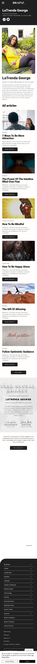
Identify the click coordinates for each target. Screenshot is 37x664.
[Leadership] (31, 467)
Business (7, 459)
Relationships (8, 484)
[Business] (31, 459)
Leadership (7, 467)
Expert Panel (8, 504)
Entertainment (9, 496)
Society (6, 492)
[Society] (31, 492)
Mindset (6, 471)
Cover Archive (8, 520)
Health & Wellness (10, 479)
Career (6, 463)
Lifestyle (7, 475)
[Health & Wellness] (31, 480)
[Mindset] (31, 471)
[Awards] (31, 508)
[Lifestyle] (31, 476)
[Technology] (31, 488)
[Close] (35, 653)
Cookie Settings (9, 661)
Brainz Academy (9, 512)
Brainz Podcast (9, 516)
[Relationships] (31, 484)
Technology (8, 488)
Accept (27, 661)
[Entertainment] (31, 496)
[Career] (31, 463)
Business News (9, 500)
